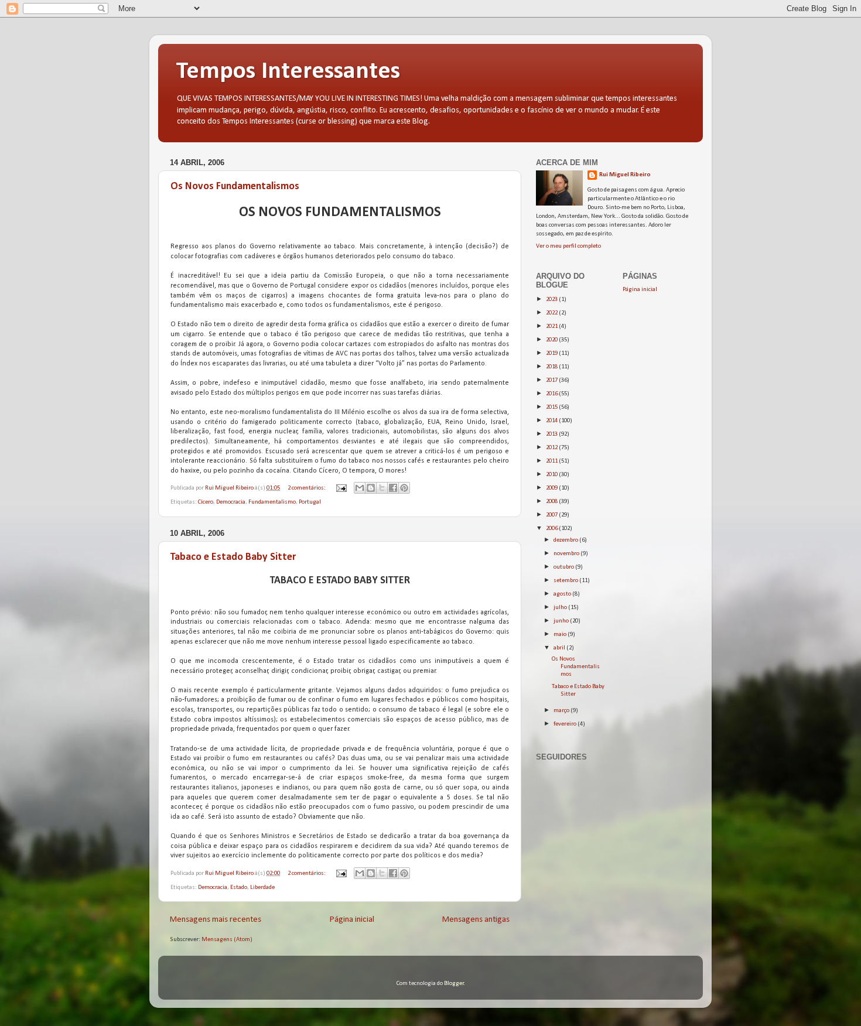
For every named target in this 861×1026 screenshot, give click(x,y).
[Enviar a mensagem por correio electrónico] (340, 488)
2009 (552, 488)
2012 (552, 447)
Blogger (454, 983)
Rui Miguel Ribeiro (625, 175)
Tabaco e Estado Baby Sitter (233, 557)
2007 (552, 515)
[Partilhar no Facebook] (393, 488)
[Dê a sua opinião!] (371, 488)
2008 (552, 501)
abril (560, 648)
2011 (552, 461)
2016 (552, 394)
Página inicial (352, 919)
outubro (564, 567)
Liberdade (262, 887)
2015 (552, 407)
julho (561, 607)
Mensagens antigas (476, 919)
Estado (238, 887)
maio (561, 634)
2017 (552, 380)
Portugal (310, 502)
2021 (552, 326)
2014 (552, 421)
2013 (552, 434)
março (562, 710)
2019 (552, 353)
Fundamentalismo (272, 502)
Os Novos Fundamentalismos (234, 186)
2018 (552, 367)
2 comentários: (307, 488)
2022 (552, 313)
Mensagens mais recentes (215, 919)
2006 (552, 528)
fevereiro (566, 724)
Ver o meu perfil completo (568, 246)
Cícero (205, 502)
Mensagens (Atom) (226, 939)
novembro (567, 553)
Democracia (230, 502)
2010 (552, 474)
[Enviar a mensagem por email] (359, 488)
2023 (552, 299)
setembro (566, 580)
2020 (552, 340)
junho (562, 621)
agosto (563, 594)
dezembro (566, 540)
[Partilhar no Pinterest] (404, 488)
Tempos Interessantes (288, 71)
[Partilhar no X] (382, 488)
